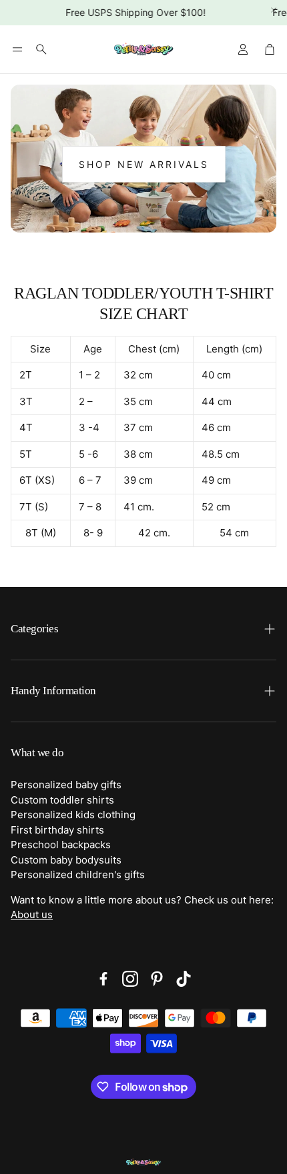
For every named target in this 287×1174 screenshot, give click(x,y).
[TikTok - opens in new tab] (184, 979)
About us (32, 914)
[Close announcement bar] (274, 10)
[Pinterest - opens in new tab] (157, 979)
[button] (17, 49)
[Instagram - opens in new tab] (130, 979)
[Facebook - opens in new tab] (103, 979)
